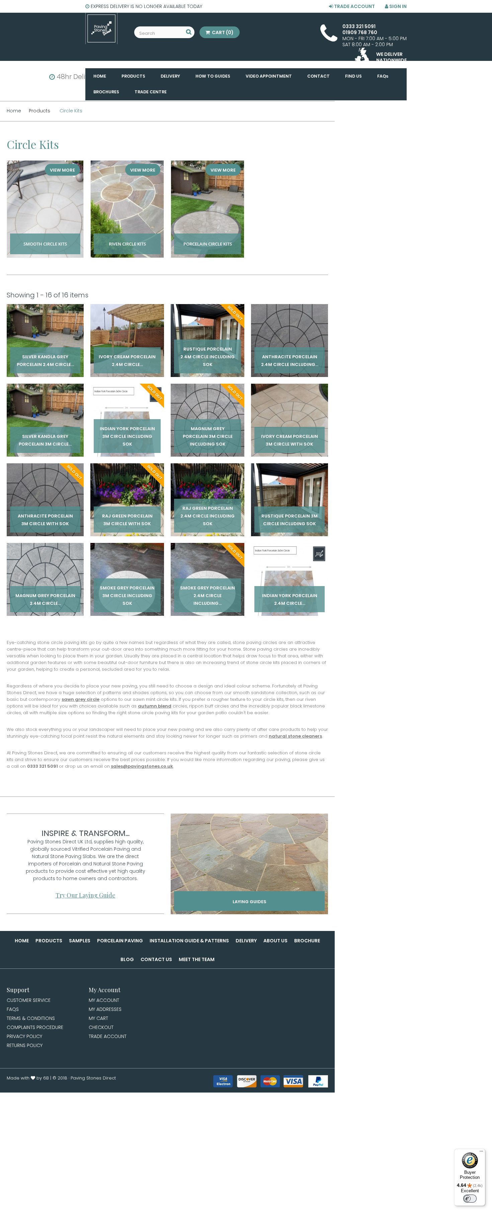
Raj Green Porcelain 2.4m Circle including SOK (207, 511)
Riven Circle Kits (127, 236)
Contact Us (156, 959)
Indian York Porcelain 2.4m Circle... (289, 594)
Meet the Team (197, 959)
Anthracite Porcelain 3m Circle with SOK (45, 515)
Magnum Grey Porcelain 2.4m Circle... (45, 594)
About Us (275, 940)
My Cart (98, 1018)
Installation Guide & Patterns (189, 940)
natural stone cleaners (295, 736)
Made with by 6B (28, 1078)
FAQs (13, 1009)
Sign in (397, 6)
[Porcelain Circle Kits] (207, 209)
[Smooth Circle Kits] (45, 209)
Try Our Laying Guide (85, 895)
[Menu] (481, 1153)
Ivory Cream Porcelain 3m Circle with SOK (289, 435)
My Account (104, 1000)
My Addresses (105, 1009)
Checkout (101, 1027)
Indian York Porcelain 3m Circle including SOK (127, 435)
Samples (79, 940)
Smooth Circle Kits (45, 236)
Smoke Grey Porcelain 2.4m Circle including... (207, 594)
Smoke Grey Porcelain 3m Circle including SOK (127, 594)
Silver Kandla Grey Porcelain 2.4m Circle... (45, 356)
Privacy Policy (24, 1036)
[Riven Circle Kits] (127, 209)
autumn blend (154, 706)
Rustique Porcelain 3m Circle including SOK (289, 515)
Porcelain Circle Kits (207, 236)
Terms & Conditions (31, 1018)
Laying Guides (249, 902)
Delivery (246, 940)
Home (22, 940)
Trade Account (354, 6)
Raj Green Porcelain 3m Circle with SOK (127, 515)
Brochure (307, 940)
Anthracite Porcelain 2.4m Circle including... (289, 356)
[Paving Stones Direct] (101, 28)
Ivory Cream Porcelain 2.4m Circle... (127, 356)
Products (48, 940)
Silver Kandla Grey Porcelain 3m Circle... (45, 435)
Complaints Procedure (35, 1027)
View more (62, 170)
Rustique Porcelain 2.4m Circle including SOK (207, 356)
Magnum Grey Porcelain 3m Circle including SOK (207, 435)
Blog (127, 959)
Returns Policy (25, 1045)
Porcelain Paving (120, 940)
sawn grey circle (80, 699)
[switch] (470, 1199)
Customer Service (29, 1000)
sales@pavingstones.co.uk (142, 766)
